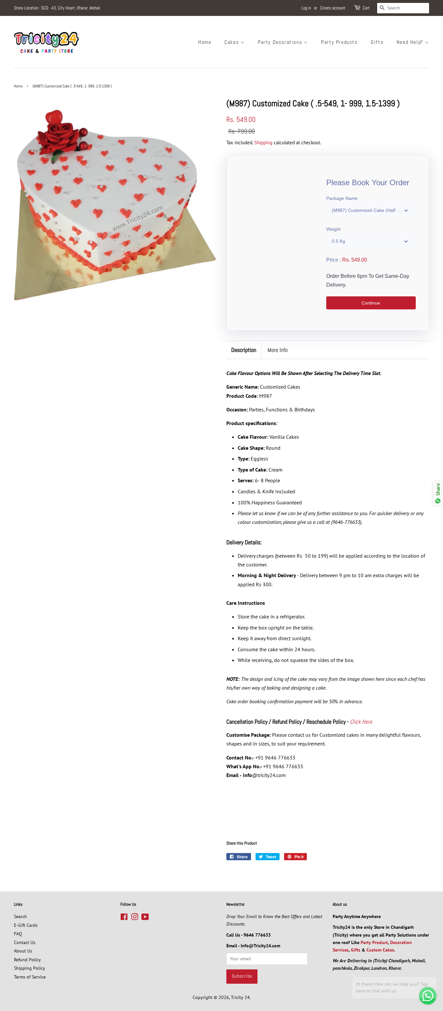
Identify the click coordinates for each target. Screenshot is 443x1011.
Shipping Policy (29, 968)
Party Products (339, 42)
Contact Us (24, 942)
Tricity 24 (240, 997)
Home (204, 42)
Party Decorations (281, 42)
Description (243, 350)
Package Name (342, 198)
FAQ (18, 934)
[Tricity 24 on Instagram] (134, 918)
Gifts (377, 42)
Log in (306, 8)
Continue (371, 302)
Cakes (232, 42)
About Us (23, 951)
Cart (366, 8)
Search (20, 916)
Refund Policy (27, 960)
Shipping (263, 142)
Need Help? (411, 42)
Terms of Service (30, 977)
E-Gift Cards (26, 925)
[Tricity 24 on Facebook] (124, 918)
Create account (332, 8)
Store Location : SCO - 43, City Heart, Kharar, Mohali (57, 8)
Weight (333, 229)
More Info (278, 350)
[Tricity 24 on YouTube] (145, 918)
